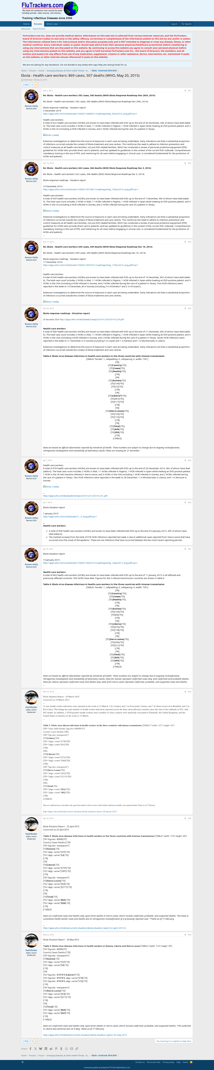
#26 (189, 502)
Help (178, 1062)
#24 (189, 308)
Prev (27, 84)
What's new (52, 23)
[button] (60, 24)
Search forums (39, 28)
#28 (189, 691)
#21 (189, 90)
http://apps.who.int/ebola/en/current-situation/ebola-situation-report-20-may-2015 (85, 1034)
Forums (38, 23)
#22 (189, 163)
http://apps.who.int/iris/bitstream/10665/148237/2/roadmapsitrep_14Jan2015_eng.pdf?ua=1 (90, 562)
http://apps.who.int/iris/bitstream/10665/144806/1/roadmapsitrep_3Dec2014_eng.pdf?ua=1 (90, 113)
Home (26, 23)
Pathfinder (28, 79)
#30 (189, 934)
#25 (189, 460)
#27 (189, 549)
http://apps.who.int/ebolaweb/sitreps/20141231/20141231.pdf (75, 495)
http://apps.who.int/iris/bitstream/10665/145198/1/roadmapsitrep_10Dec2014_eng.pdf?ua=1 (90, 189)
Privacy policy (168, 1062)
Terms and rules (153, 1062)
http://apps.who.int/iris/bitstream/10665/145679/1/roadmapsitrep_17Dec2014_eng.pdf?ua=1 (90, 265)
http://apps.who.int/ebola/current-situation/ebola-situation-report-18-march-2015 (80, 811)
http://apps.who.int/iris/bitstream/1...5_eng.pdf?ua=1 (70, 516)
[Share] (185, 90)
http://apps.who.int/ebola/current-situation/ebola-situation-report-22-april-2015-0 (84, 927)
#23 (189, 242)
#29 (189, 818)
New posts (25, 28)
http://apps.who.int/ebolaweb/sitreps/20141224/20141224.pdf (92, 319)
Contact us (140, 1062)
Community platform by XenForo (107, 1067)
